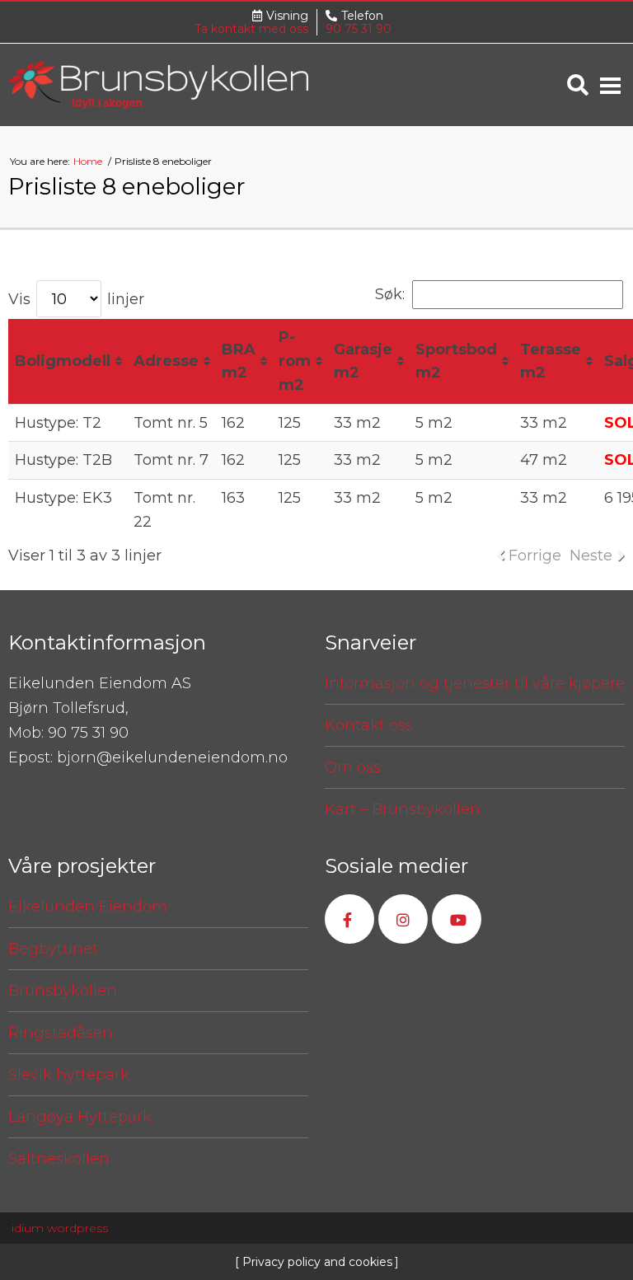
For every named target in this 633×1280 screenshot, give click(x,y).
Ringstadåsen (60, 1033)
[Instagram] (403, 919)
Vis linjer (76, 299)
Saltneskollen (59, 1159)
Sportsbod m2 (456, 361)
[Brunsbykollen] (158, 84)
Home (89, 161)
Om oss (353, 767)
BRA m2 (239, 361)
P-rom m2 (295, 361)
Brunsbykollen (62, 991)
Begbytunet (53, 949)
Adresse (166, 361)
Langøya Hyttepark (80, 1117)
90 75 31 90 (359, 28)
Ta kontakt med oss (251, 28)
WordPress (60, 1228)
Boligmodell (62, 361)
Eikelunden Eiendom (87, 907)
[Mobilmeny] (610, 85)
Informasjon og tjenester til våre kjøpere (475, 683)
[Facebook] (349, 919)
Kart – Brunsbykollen (403, 809)
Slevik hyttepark (68, 1075)
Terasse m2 (550, 361)
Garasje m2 (363, 361)
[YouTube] (456, 919)
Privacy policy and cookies (315, 1261)
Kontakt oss (369, 725)
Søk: (390, 294)
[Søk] (578, 85)
